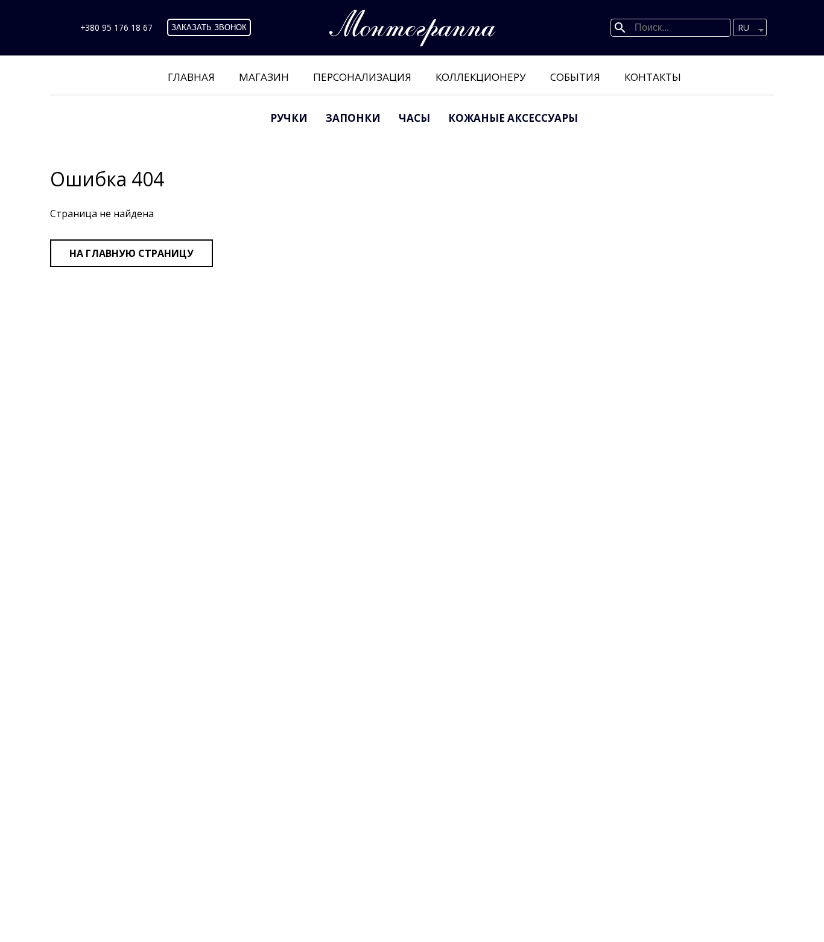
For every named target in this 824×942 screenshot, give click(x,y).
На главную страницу (131, 253)
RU (743, 27)
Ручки (289, 118)
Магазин (264, 77)
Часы (414, 118)
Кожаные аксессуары (513, 118)
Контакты (652, 77)
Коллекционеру (481, 77)
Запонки (353, 118)
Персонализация (362, 77)
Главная (191, 77)
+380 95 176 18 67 (116, 27)
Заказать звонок (209, 27)
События (575, 77)
